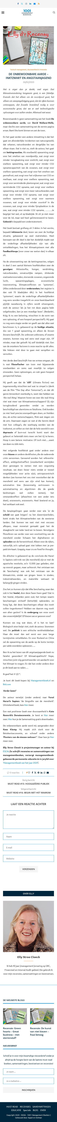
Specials (27, 1110)
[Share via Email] (48, 772)
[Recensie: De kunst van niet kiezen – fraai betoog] (42, 1016)
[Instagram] (26, 3)
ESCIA (6, 751)
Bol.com (7, 684)
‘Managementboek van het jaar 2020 (20, 762)
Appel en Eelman (35, 1117)
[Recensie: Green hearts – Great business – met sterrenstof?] (15, 1016)
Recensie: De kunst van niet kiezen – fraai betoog (40, 1031)
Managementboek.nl (41, 680)
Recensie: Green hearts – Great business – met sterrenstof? (12, 1033)
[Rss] (39, 3)
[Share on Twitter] (35, 772)
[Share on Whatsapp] (44, 772)
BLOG (35, 1110)
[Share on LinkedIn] (41, 772)
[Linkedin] (30, 3)
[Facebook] (18, 3)
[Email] (35, 3)
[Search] (53, 12)
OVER (43, 1110)
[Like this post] (29, 772)
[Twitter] (22, 3)
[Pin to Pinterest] (38, 772)
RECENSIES (25, 1106)
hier (26, 704)
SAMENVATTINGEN (42, 1106)
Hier (10, 719)
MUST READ (12, 1106)
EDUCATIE (16, 1110)
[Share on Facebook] (32, 772)
